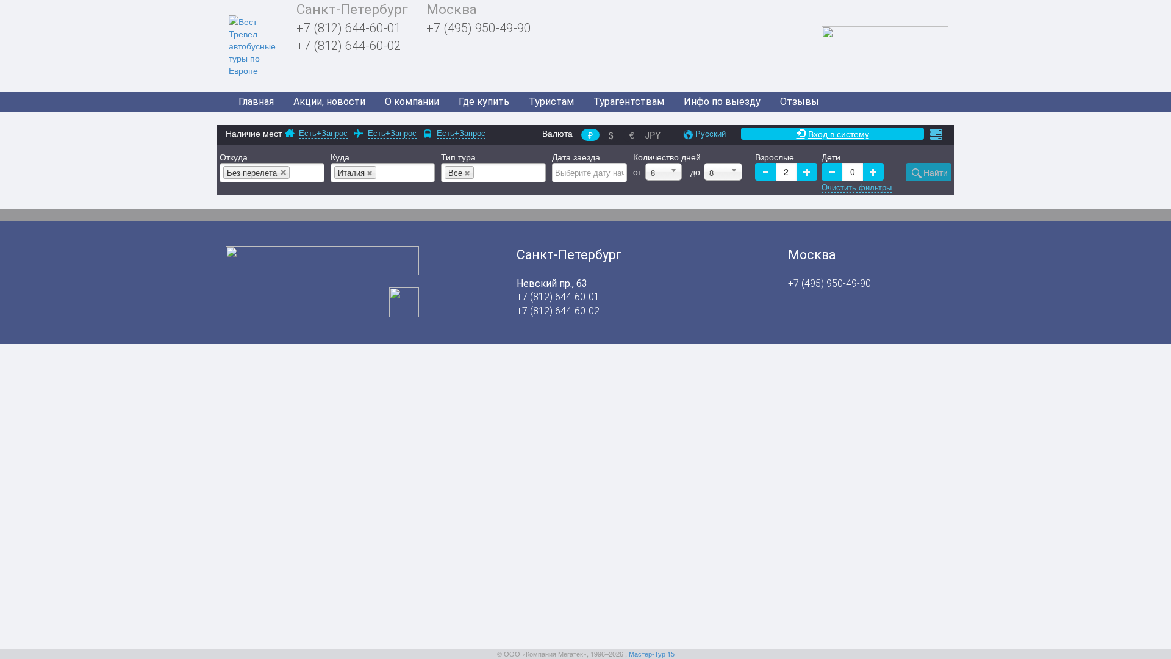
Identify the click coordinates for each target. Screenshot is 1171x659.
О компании (412, 101)
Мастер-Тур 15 (652, 653)
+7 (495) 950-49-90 (478, 28)
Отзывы (799, 101)
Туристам (551, 101)
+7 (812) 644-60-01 (348, 28)
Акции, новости (329, 101)
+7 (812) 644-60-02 (348, 45)
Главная (256, 101)
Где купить (484, 101)
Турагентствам (628, 101)
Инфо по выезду (722, 101)
